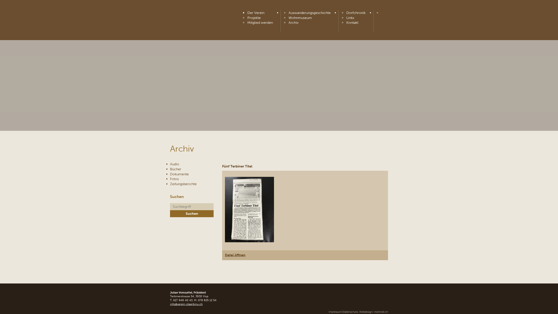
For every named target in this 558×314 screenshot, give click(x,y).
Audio (174, 164)
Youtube (384, 14)
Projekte (254, 18)
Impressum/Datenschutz (343, 311)
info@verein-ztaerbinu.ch (186, 304)
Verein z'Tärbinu (202, 13)
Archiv (294, 22)
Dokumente (179, 174)
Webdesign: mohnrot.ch (373, 311)
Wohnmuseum (300, 18)
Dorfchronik (356, 13)
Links (350, 18)
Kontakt (352, 22)
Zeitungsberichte (183, 184)
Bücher (175, 169)
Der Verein (255, 13)
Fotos (174, 179)
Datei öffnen (235, 255)
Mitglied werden (260, 22)
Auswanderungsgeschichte (310, 13)
